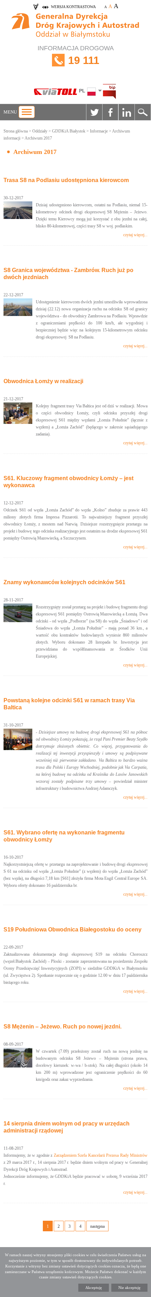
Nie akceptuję (129, 1287)
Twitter (94, 112)
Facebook (110, 112)
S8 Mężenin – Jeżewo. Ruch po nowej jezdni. (63, 1027)
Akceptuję (93, 1287)
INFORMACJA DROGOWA (76, 55)
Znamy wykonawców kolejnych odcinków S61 (64, 582)
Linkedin (126, 112)
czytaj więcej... (135, 234)
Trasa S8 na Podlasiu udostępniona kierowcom (66, 180)
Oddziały (39, 131)
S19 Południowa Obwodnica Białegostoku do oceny (73, 930)
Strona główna (16, 131)
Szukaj (142, 112)
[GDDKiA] (75, 26)
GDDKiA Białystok (68, 131)
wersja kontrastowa (73, 7)
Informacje (99, 131)
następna (97, 1226)
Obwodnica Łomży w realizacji (43, 381)
